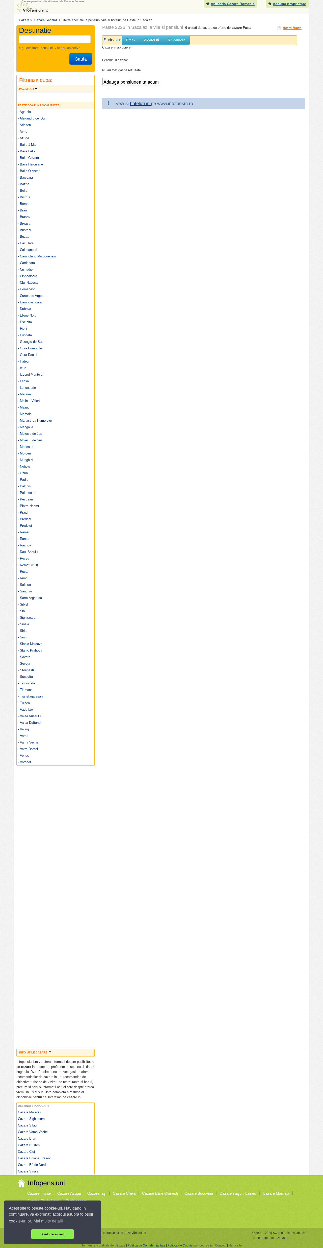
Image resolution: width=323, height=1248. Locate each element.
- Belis (22, 191)
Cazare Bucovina (198, 1193)
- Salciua (24, 585)
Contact (220, 1245)
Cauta (81, 59)
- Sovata (24, 657)
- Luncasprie (27, 388)
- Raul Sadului (28, 552)
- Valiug (23, 729)
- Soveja (24, 663)
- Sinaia (23, 624)
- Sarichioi (25, 591)
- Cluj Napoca (28, 282)
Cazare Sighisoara (31, 1119)
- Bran (22, 210)
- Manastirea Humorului (35, 420)
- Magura (24, 394)
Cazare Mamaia (276, 1193)
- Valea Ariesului (29, 716)
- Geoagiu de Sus (30, 342)
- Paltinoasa (26, 493)
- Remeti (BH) (28, 565)
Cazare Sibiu (27, 1125)
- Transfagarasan (30, 696)
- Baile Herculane (30, 164)
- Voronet (24, 762)
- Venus (23, 755)
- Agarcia (24, 112)
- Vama (23, 736)
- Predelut (25, 525)
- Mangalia (25, 427)
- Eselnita (25, 322)
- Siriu (22, 637)
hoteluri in (140, 103)
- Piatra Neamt (28, 506)
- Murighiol (25, 460)
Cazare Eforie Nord (32, 1165)
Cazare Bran (27, 1138)
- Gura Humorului (30, 348)
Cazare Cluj (26, 1152)
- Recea (23, 558)
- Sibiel (23, 604)
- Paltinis (24, 486)
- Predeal (24, 519)
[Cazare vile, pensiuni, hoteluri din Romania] (32, 7)
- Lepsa (23, 381)
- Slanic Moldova (30, 644)
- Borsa (23, 204)
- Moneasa (25, 447)
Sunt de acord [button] (52, 1234)
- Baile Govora (28, 158)
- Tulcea (24, 703)
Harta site (235, 1245)
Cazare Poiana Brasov (34, 1158)
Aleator (149, 40)
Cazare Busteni (29, 1145)
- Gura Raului (27, 355)
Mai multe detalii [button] (48, 1221)
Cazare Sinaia (28, 1171)
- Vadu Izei (26, 709)
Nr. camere (176, 40)
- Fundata (25, 335)
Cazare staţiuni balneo (238, 1193)
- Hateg (23, 361)
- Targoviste (26, 683)
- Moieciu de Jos (30, 434)
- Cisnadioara (27, 276)
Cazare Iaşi (96, 1193)
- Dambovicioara (30, 302)
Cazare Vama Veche (33, 1132)
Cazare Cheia (124, 1193)
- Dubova (24, 309)
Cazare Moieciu (29, 1112)
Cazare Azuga (69, 1193)
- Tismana (25, 690)
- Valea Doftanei (29, 723)
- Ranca (23, 539)
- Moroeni (25, 453)
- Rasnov (24, 545)
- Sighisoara (26, 617)
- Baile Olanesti (29, 171)
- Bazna (23, 184)
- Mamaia (25, 414)
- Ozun (23, 473)
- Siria (22, 631)
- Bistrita (24, 197)
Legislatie (206, 1245)
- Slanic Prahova (30, 650)
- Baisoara (25, 177)
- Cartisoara (26, 263)
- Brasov (24, 217)
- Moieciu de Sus (30, 440)
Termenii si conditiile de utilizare (103, 1245)
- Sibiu (22, 611)
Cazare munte (39, 1193)
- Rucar (23, 571)
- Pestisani (26, 499)
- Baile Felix (26, 151)
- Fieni (22, 328)
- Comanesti (27, 289)
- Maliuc (24, 407)
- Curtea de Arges (30, 296)
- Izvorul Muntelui (30, 374)
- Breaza (24, 223)
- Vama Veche (28, 742)
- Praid (23, 512)
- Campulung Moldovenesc (37, 256)
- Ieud (22, 368)
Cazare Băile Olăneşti (160, 1193)
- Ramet (24, 532)
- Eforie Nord (27, 315)
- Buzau (23, 236)
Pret (130, 40)
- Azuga (23, 138)
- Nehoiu (24, 466)
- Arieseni (25, 125)
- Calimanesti (27, 250)
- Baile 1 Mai (27, 145)
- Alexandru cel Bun (32, 118)
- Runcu (23, 578)
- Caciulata (26, 243)
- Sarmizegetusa (30, 598)
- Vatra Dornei (28, 749)
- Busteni (24, 230)
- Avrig (22, 131)
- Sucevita (25, 677)
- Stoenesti (26, 670)
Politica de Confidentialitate (146, 1245)
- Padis (23, 480)
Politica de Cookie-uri (182, 1245)
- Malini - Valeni (29, 401)
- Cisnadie (25, 269)
